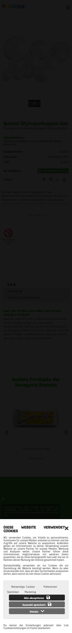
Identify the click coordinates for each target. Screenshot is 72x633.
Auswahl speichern (34, 605)
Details (34, 611)
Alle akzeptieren (34, 598)
